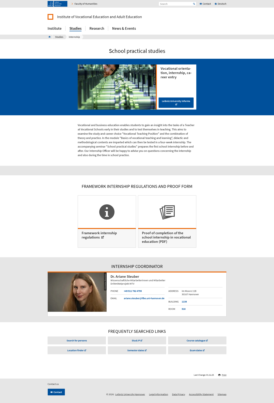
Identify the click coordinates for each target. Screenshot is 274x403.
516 (184, 308)
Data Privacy (178, 394)
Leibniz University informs (176, 101)
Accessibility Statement (201, 394)
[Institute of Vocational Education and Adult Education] (49, 37)
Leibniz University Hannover (130, 394)
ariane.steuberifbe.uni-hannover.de (144, 298)
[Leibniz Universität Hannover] (57, 4)
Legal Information (158, 394)
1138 (184, 301)
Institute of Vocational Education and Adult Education (99, 17)
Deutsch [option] (222, 3)
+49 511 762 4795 (133, 290)
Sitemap (222, 394)
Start (194, 4)
